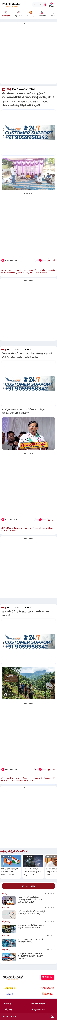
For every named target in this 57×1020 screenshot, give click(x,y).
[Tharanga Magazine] (10, 987)
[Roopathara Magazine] (47, 987)
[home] (11, 4)
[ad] (30, 132)
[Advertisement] (28, 54)
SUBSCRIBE (47, 977)
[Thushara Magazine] (10, 994)
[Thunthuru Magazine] (47, 994)
